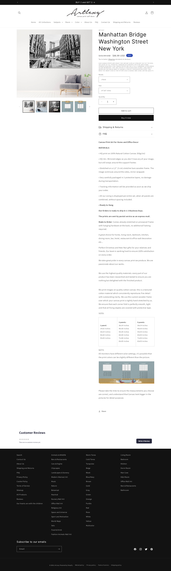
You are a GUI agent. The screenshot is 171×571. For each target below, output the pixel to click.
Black (88, 473)
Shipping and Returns (25, 468)
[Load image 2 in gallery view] (41, 106)
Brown (88, 481)
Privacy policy (91, 565)
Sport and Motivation (59, 517)
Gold (88, 486)
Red (87, 508)
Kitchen (124, 464)
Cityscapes (55, 468)
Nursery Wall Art (58, 499)
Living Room (126, 455)
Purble (89, 503)
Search (19, 455)
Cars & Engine (56, 464)
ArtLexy (57, 565)
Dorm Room (125, 468)
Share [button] (104, 411)
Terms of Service (23, 486)
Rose (88, 512)
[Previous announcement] (17, 2)
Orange (89, 499)
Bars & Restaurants (59, 459)
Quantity (102, 97)
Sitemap (20, 490)
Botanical (55, 490)
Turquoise (90, 464)
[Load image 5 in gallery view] (80, 106)
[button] (19, 13)
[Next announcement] (153, 2)
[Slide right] (89, 106)
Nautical (54, 495)
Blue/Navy (90, 477)
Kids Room (125, 477)
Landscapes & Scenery (60, 473)
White (88, 517)
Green (88, 495)
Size (100, 86)
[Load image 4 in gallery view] (67, 106)
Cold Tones (90, 459)
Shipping (111, 59)
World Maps (56, 521)
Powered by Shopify (66, 565)
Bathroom (125, 490)
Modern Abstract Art (59, 477)
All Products (22, 495)
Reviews (20, 499)
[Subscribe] (59, 549)
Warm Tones (91, 455)
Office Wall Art (57, 503)
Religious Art (56, 508)
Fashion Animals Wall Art (61, 534)
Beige (88, 468)
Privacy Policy (22, 477)
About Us (20, 464)
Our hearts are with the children (30, 503)
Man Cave (124, 473)
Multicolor (90, 525)
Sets (53, 525)
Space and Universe (59, 512)
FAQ (18, 473)
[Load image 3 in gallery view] (54, 106)
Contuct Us (21, 459)
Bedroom (124, 459)
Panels (101, 74)
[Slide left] (19, 106)
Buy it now (126, 118)
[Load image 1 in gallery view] (28, 106)
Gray (88, 490)
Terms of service (103, 565)
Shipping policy (116, 565)
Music (53, 481)
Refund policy (79, 565)
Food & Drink (56, 530)
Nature (54, 486)
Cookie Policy (22, 481)
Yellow (88, 521)
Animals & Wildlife (58, 455)
